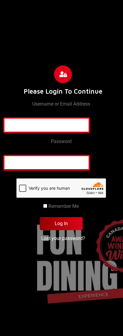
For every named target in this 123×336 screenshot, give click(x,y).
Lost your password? (63, 238)
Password (61, 141)
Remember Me (63, 206)
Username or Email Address (61, 104)
